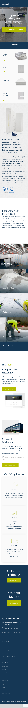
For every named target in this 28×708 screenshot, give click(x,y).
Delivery (4, 669)
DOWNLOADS (6, 693)
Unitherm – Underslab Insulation (9, 654)
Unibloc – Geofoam (6, 651)
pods (10, 221)
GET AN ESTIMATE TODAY (14, 29)
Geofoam (12, 161)
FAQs (3, 687)
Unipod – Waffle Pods (6, 645)
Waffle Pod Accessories (7, 648)
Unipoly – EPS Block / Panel (8, 656)
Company (4, 684)
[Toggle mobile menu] (25, 4)
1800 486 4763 (12, 618)
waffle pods (19, 161)
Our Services (5, 666)
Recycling (4, 672)
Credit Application (6, 675)
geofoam (15, 221)
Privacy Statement (17, 701)
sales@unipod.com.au (11, 628)
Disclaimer (23, 701)
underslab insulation (8, 163)
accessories (5, 223)
